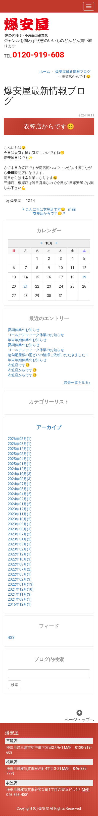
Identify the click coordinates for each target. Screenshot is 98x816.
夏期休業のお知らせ (23, 330)
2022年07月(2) (19, 569)
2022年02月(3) (19, 579)
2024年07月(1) (19, 484)
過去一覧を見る (76, 383)
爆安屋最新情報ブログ (72, 72)
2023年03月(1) (19, 544)
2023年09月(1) (19, 524)
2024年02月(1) (19, 499)
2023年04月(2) (19, 539)
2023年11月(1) (19, 514)
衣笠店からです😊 (22, 370)
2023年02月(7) (19, 549)
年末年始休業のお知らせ (27, 340)
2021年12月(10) (20, 589)
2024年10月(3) (19, 474)
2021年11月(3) (19, 594)
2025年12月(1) (19, 449)
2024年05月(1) (19, 489)
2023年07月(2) (19, 534)
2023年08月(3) (19, 529)
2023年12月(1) (19, 509)
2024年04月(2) (19, 494)
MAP (68, 747)
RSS (11, 638)
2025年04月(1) (19, 459)
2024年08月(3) (19, 479)
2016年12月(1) (19, 604)
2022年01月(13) (20, 584)
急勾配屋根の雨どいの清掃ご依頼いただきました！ (48, 355)
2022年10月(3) (19, 559)
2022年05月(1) (19, 574)
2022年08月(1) (19, 564)
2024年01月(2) (19, 504)
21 (26, 286)
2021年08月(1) (19, 599)
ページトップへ (79, 719)
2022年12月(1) (19, 554)
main (72, 209)
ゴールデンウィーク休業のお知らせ (36, 335)
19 (84, 277)
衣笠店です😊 (19, 365)
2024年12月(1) (19, 469)
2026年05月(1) (19, 444)
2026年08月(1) (19, 439)
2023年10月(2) (19, 519)
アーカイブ (49, 427)
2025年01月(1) (19, 464)
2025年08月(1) (19, 454)
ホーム (44, 72)
